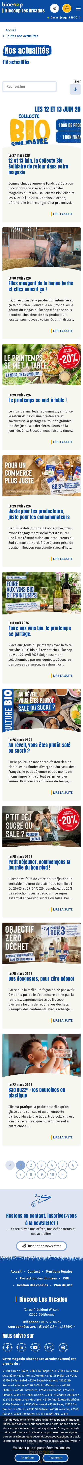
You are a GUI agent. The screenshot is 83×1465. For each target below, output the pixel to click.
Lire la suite (64, 214)
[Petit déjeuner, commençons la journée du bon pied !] (41, 828)
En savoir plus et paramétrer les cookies (41, 1448)
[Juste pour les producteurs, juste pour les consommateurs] (41, 477)
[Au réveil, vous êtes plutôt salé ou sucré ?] (41, 711)
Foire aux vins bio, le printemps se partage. (39, 631)
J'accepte (55, 1458)
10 (52, 1174)
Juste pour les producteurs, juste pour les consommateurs (39, 514)
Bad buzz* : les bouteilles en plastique (36, 1093)
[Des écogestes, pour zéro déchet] (41, 945)
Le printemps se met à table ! (37, 400)
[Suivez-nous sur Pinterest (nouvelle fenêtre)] (63, 1347)
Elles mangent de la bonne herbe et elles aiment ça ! (40, 286)
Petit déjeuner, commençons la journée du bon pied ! (39, 865)
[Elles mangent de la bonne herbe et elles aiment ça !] (41, 250)
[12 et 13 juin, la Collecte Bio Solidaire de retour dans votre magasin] (41, 127)
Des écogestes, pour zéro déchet (41, 979)
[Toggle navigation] (78, 9)
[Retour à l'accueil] (12, 5)
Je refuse (27, 1458)
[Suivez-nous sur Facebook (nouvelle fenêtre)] (7, 1347)
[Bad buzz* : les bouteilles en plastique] (41, 1056)
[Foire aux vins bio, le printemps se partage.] (41, 594)
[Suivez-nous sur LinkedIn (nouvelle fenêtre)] (21, 1347)
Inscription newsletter (44, 1246)
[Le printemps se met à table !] (41, 366)
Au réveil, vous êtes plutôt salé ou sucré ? (39, 748)
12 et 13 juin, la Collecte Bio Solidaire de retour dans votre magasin (38, 166)
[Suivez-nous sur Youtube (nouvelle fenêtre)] (35, 1347)
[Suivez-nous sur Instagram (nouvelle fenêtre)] (49, 1347)
